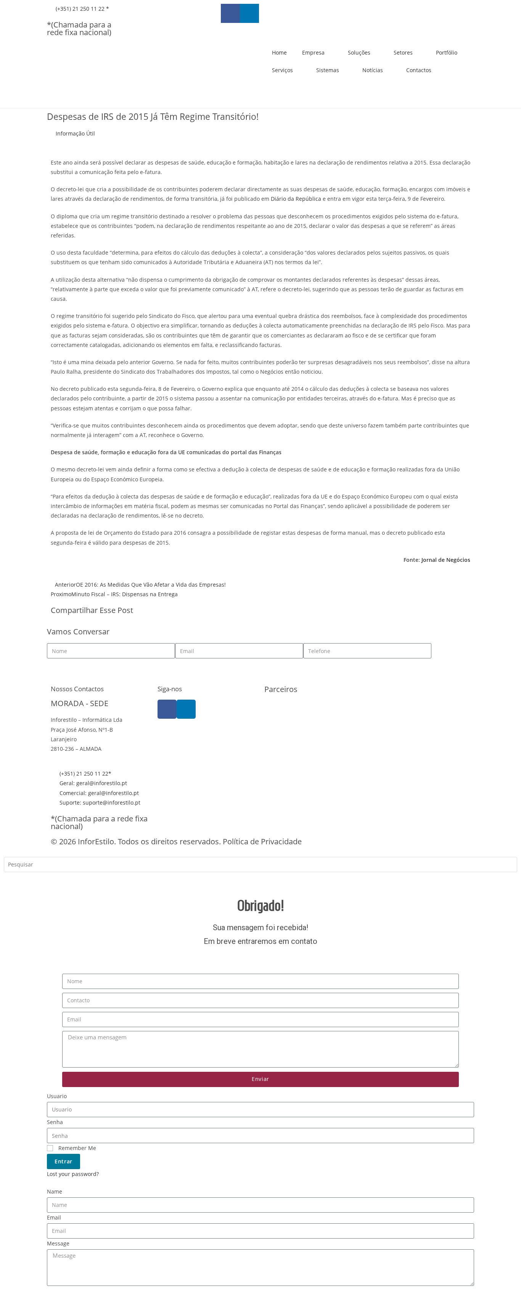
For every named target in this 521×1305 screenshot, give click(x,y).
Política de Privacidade (262, 841)
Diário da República (296, 198)
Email (54, 1217)
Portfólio (446, 52)
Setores (403, 52)
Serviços (282, 70)
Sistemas (327, 70)
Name (54, 1191)
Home (279, 52)
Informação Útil (75, 133)
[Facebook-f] (230, 13)
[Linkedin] (249, 13)
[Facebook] (167, 709)
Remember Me (76, 1148)
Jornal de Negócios (445, 559)
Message (58, 1243)
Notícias (372, 70)
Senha (55, 1122)
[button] (266, 611)
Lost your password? (73, 1174)
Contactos (418, 70)
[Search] (15, 881)
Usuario (57, 1096)
